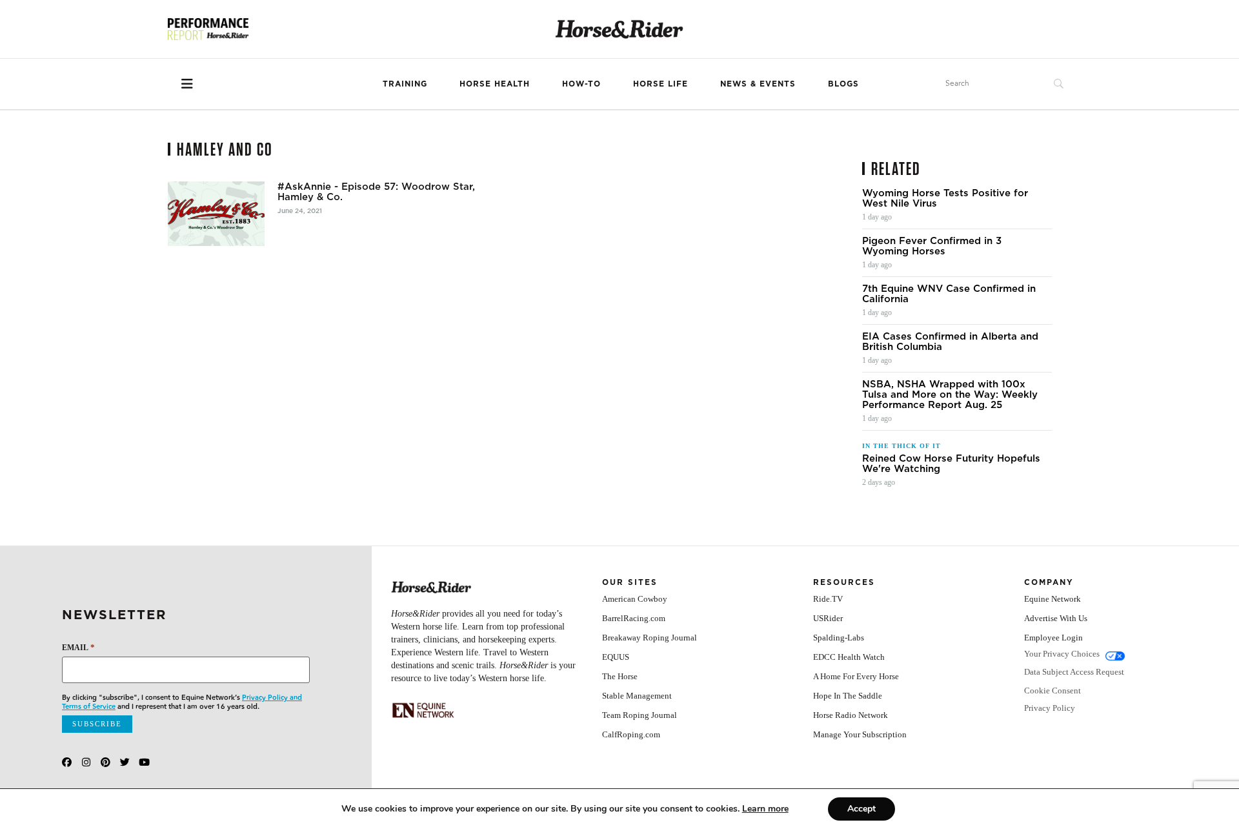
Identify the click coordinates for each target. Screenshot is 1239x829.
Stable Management (637, 696)
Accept (861, 809)
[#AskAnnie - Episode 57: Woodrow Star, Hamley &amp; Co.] (216, 213)
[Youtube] (144, 762)
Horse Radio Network (850, 715)
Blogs (843, 83)
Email (78, 647)
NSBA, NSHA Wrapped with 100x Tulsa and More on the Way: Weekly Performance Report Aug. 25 (950, 394)
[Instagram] (86, 762)
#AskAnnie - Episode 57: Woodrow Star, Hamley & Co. (376, 191)
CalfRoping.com (631, 734)
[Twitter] (125, 762)
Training (405, 83)
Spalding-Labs (838, 637)
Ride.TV (828, 599)
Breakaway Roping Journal (649, 637)
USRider (828, 618)
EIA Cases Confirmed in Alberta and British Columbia (950, 341)
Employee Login (1053, 637)
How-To (581, 83)
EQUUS (615, 657)
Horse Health (494, 83)
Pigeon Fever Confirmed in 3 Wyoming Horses (932, 246)
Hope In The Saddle (847, 696)
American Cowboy (634, 599)
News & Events (758, 83)
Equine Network (1052, 599)
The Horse (620, 676)
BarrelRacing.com (633, 618)
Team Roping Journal (639, 715)
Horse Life (660, 83)
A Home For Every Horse (856, 676)
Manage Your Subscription (860, 734)
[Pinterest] (105, 762)
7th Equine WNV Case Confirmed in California (949, 293)
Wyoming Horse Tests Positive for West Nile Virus (945, 198)
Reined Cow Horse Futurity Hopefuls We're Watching (951, 463)
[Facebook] (67, 762)
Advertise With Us (1055, 618)
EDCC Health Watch (849, 657)
